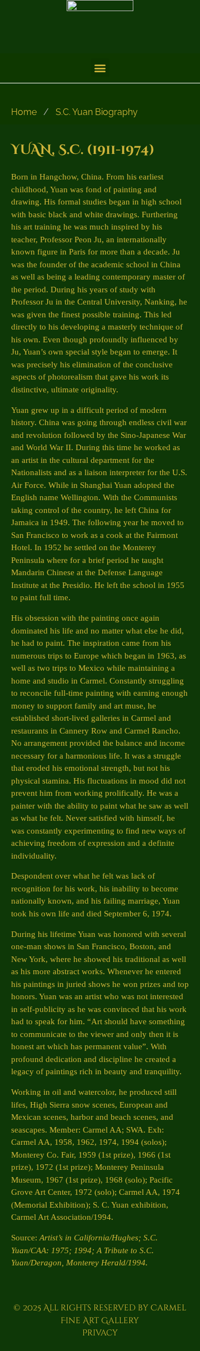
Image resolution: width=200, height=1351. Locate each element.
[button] (100, 67)
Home (24, 112)
